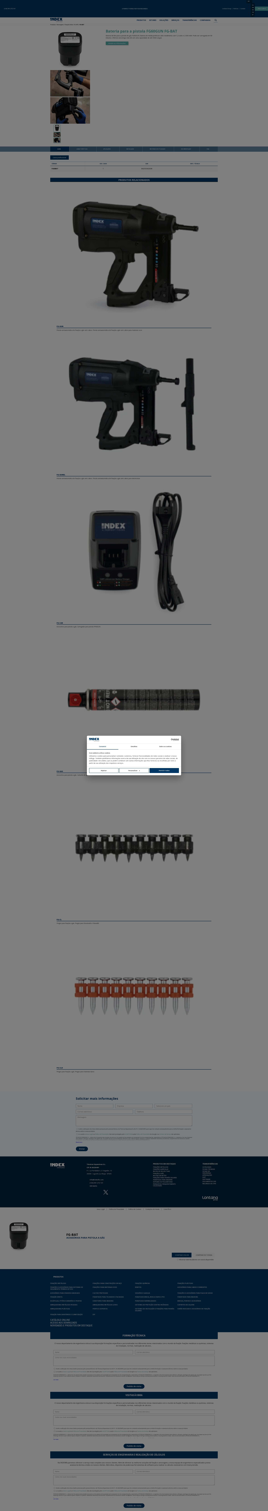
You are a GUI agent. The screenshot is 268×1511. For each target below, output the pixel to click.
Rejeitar (104, 771)
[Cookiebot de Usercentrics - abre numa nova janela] (170, 740)
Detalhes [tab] (134, 746)
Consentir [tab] (102, 746)
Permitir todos (164, 771)
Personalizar (132, 771)
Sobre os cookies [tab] (165, 746)
